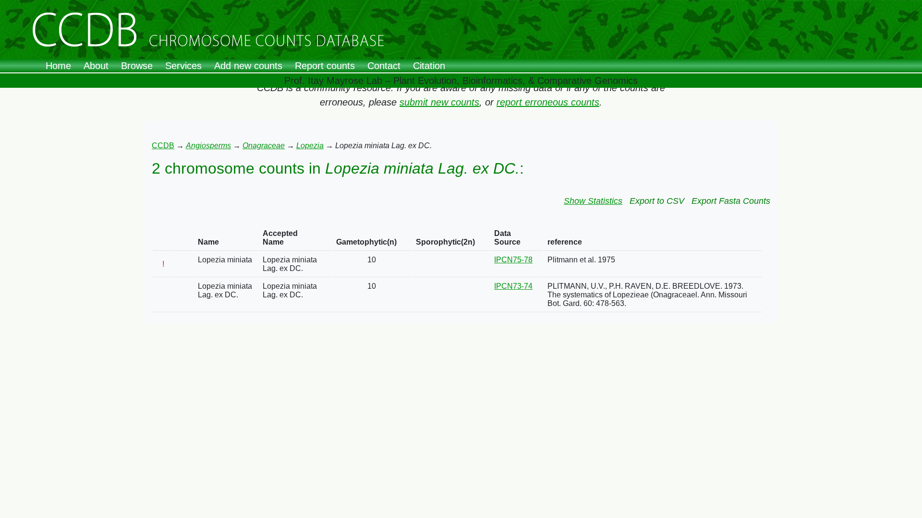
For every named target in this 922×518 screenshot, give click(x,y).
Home (58, 65)
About (96, 65)
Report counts (325, 65)
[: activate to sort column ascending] (163, 238)
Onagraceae (264, 145)
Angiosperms (208, 145)
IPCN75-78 (513, 260)
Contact (383, 65)
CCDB (163, 145)
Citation (429, 65)
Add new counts (248, 65)
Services (183, 65)
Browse (137, 65)
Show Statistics (593, 201)
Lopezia (310, 145)
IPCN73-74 (513, 286)
